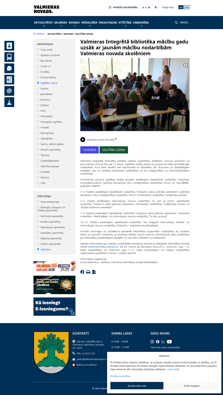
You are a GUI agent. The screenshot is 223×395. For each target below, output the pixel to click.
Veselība (45, 171)
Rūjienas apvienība (51, 238)
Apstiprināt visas (137, 385)
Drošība (44, 71)
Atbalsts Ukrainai (50, 55)
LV (181, 7)
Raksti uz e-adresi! (87, 364)
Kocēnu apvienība (50, 221)
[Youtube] (170, 341)
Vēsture (44, 177)
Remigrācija (47, 132)
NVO (43, 110)
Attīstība (125, 22)
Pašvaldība (89, 22)
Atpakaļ (40, 33)
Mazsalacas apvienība (52, 227)
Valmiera (60, 22)
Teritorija (44, 196)
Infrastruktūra (48, 77)
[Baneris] (54, 265)
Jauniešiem (46, 94)
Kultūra (44, 105)
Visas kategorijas (49, 201)
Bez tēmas (46, 60)
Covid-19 (45, 66)
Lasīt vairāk (173, 369)
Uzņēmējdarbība (49, 160)
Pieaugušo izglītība (51, 121)
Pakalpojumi (108, 22)
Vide (42, 183)
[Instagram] (153, 341)
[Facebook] (83, 273)
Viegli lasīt (168, 7)
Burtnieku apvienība (51, 216)
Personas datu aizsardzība (165, 347)
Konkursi (45, 99)
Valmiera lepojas (49, 166)
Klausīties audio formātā (100, 139)
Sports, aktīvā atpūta (52, 144)
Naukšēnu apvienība (51, 232)
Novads (74, 22)
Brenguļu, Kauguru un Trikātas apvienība (51, 209)
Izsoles (44, 88)
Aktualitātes (43, 22)
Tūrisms (44, 155)
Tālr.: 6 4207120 (86, 353)
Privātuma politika (120, 376)
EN (187, 7)
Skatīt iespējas (191, 385)
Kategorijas (45, 44)
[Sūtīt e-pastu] (74, 359)
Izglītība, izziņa (48, 82)
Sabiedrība (141, 22)
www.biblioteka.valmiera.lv (103, 246)
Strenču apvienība (50, 149)
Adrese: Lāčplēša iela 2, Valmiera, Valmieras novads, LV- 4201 (88, 344)
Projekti (44, 127)
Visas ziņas (46, 49)
